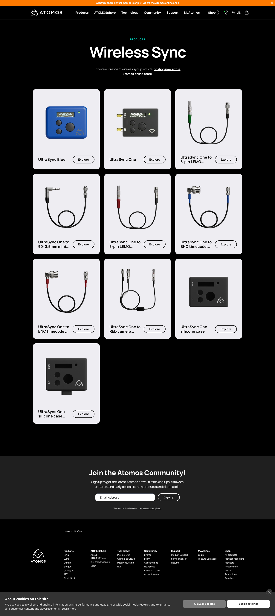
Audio (228, 570)
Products (82, 12)
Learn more (69, 608)
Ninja (66, 554)
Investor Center (152, 570)
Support (172, 12)
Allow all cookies (204, 604)
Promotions (231, 574)
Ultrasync (69, 570)
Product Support (179, 554)
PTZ (66, 574)
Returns (175, 562)
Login (93, 565)
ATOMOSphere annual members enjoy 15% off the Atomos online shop (137, 2)
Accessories (231, 566)
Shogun (67, 566)
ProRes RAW (123, 554)
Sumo (66, 558)
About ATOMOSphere (98, 556)
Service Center (179, 558)
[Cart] (247, 12)
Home (67, 531)
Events (147, 554)
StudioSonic (70, 578)
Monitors (229, 562)
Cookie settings (248, 604)
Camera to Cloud (126, 558)
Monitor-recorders (234, 558)
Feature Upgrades (207, 558)
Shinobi (67, 562)
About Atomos (151, 574)
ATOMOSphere (105, 12)
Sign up (169, 497)
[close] (269, 592)
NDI (119, 566)
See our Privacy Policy (152, 508)
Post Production (125, 562)
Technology (129, 12)
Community (152, 12)
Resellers (229, 578)
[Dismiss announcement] (272, 3)
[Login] (226, 12)
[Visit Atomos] (46, 13)
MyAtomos (192, 12)
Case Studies (151, 562)
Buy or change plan (100, 562)
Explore (83, 160)
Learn (147, 558)
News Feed (149, 566)
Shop (212, 12)
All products (231, 554)
